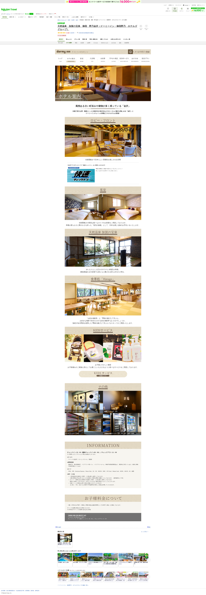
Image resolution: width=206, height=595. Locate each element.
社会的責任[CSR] (20, 590)
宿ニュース (69, 39)
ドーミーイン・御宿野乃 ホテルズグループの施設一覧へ (74, 585)
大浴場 (82, 42)
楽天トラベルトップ (62, 19)
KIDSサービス (104, 42)
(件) (72, 32)
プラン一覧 (77, 39)
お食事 (88, 42)
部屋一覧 (84, 39)
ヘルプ (165, 5)
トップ (60, 60)
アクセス (95, 42)
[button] (71, 535)
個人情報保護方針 (11, 590)
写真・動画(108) (93, 39)
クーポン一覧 (126, 39)
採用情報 (27, 590)
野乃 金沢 (60, 42)
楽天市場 (194, 5)
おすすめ (113, 42)
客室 (76, 42)
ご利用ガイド (171, 5)
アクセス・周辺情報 (113, 60)
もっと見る (144, 531)
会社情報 (3, 590)
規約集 (32, 590)
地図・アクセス (104, 39)
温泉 (120, 42)
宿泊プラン (145, 60)
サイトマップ (178, 5)
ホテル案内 (71, 60)
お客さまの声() (116, 39)
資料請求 (37, 590)
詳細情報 (126, 42)
